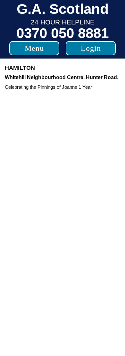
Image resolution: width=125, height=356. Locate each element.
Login (91, 48)
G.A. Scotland (63, 9)
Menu (34, 48)
